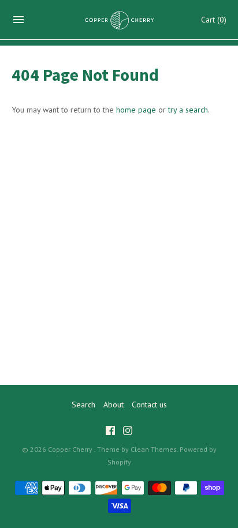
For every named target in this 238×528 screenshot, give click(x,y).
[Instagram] (127, 431)
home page (136, 109)
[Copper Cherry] (119, 20)
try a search (188, 109)
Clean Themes (154, 449)
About (113, 404)
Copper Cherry (71, 449)
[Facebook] (110, 431)
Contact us (149, 404)
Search (83, 404)
